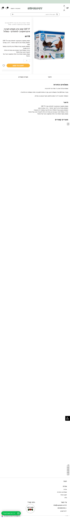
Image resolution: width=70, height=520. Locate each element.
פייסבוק (62, 511)
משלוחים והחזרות (62, 492)
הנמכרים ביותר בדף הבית (20, 23)
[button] (4, 65)
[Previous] (68, 124)
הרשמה (12, 8)
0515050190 (61, 508)
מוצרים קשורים (23, 77)
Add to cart (18, 65)
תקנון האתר (63, 495)
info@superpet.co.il (59, 505)
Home (28, 23)
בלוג (66, 497)
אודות (65, 489)
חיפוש (13, 14)
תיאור (50, 77)
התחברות (17, 8)
